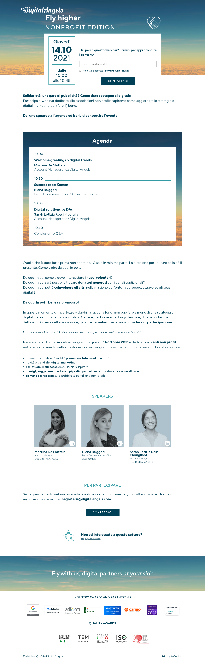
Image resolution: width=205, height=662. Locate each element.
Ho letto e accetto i (106, 70)
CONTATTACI (103, 512)
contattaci (118, 81)
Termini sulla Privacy (117, 70)
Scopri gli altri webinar (91, 538)
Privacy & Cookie (171, 656)
